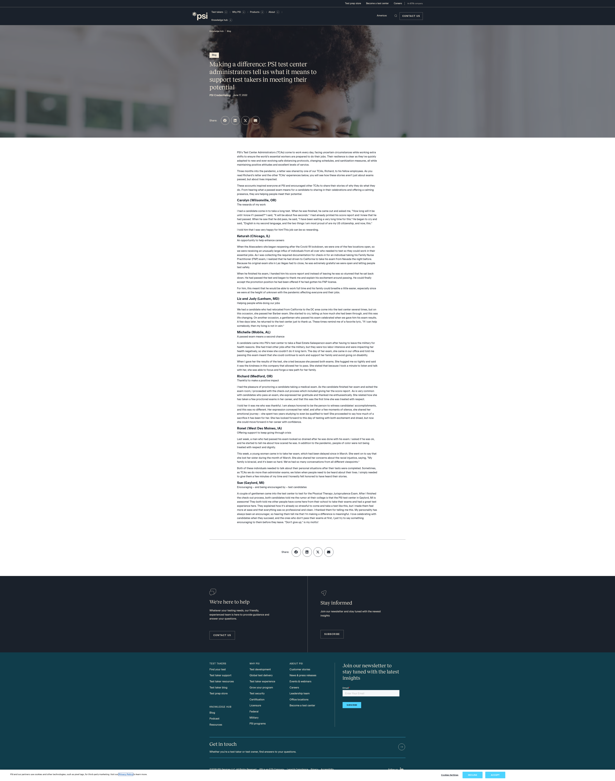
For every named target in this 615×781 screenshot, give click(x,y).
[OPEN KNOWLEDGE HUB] (230, 20)
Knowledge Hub (216, 31)
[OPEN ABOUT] (278, 12)
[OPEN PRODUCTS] (262, 12)
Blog (229, 31)
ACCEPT (495, 775)
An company (415, 3)
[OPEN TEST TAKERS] (226, 12)
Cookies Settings (449, 775)
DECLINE (472, 775)
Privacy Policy (126, 774)
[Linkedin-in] (402, 769)
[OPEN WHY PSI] (244, 12)
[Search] (395, 15)
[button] (225, 120)
